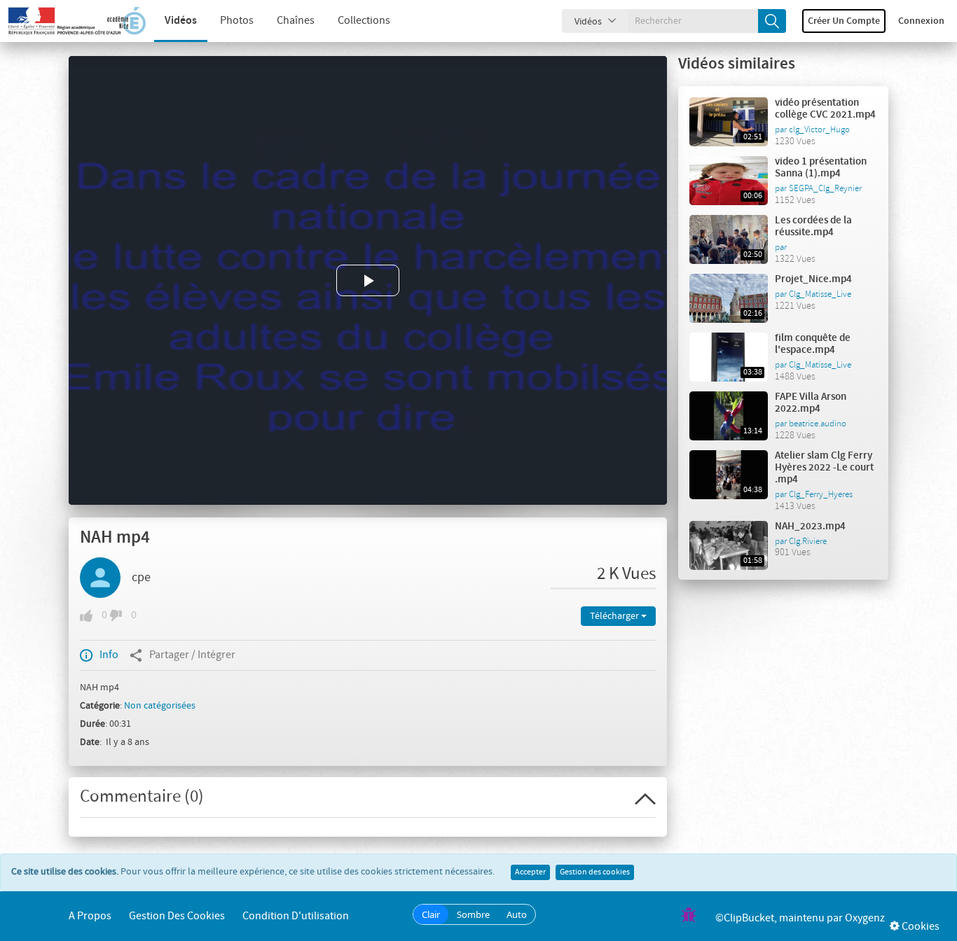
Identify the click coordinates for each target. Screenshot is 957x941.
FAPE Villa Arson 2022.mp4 (810, 403)
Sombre (473, 914)
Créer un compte (844, 21)
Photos (237, 20)
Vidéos (181, 20)
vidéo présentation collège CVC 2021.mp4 (825, 109)
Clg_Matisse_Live (820, 294)
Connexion (921, 21)
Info (108, 655)
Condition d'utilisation (295, 916)
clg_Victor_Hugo (819, 129)
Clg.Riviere (808, 541)
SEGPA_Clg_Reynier (825, 188)
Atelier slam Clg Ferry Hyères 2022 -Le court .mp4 (824, 468)
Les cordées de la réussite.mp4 (813, 226)
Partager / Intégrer (192, 655)
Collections (364, 20)
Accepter (530, 872)
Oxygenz (865, 918)
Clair (431, 914)
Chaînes (296, 20)
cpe (141, 577)
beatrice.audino (817, 423)
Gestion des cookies (595, 872)
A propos (90, 916)
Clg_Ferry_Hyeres (821, 494)
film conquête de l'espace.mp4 (813, 344)
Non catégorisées (159, 705)
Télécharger (615, 616)
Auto (517, 914)
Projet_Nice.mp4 (813, 279)
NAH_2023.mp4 (810, 527)
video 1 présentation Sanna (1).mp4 (821, 168)
